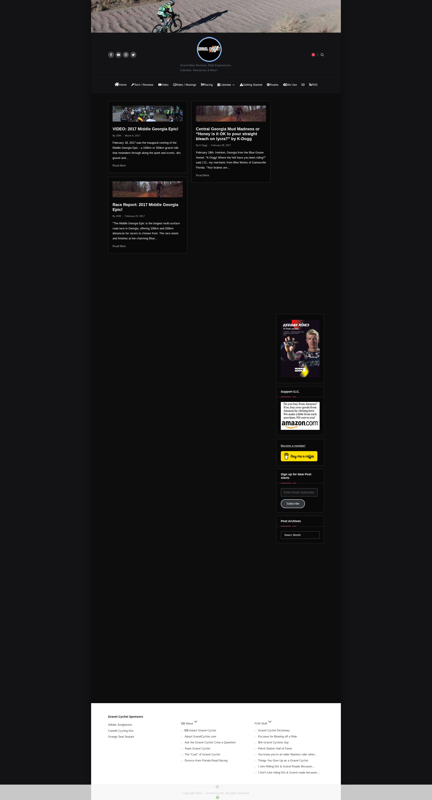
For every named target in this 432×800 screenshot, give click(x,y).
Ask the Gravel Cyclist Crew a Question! (210, 742)
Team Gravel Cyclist (197, 748)
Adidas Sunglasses (120, 724)
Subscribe (293, 503)
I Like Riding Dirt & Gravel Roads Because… (286, 766)
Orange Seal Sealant (121, 736)
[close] (217, 786)
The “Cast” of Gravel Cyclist (202, 754)
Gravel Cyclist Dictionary (274, 730)
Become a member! (293, 445)
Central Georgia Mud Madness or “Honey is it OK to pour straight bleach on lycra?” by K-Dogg (228, 134)
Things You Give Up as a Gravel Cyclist (283, 760)
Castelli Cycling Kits (120, 730)
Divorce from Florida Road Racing (206, 760)
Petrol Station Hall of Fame (275, 748)
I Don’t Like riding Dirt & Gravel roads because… (289, 772)
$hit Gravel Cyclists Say (273, 742)
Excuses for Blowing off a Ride (277, 736)
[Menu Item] (111, 55)
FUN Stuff (261, 723)
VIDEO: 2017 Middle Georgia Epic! (145, 129)
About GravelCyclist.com (200, 736)
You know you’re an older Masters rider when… (288, 754)
